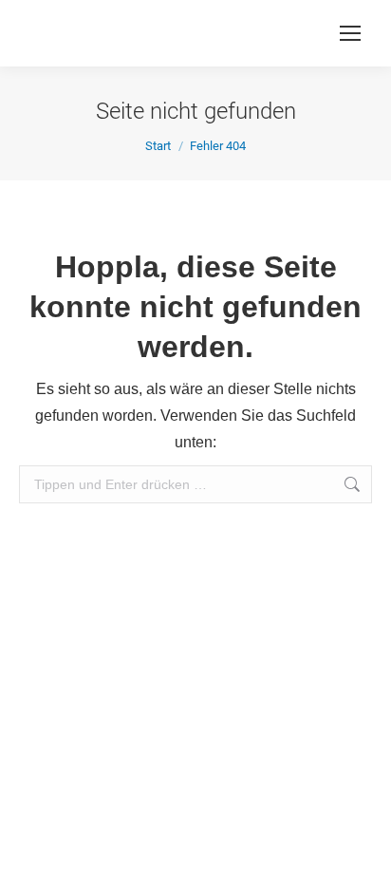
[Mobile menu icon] (350, 33)
